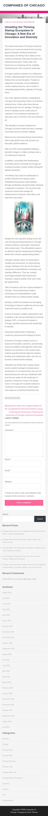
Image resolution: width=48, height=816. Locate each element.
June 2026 (6, 604)
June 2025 (6, 665)
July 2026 (5, 598)
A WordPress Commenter (12, 579)
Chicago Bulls (7, 755)
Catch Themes (32, 812)
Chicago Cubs (7, 767)
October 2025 (7, 643)
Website (8, 482)
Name (8, 459)
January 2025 (7, 693)
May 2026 (6, 609)
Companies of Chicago (24, 5)
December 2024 (8, 699)
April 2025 (6, 677)
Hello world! (31, 579)
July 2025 (5, 660)
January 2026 (7, 626)
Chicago (5, 744)
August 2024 (7, 721)
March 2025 (6, 682)
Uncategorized (7, 800)
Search (5, 514)
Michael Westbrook (25, 22)
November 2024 (8, 705)
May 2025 (6, 671)
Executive (5, 783)
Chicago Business (12, 398)
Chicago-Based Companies (12, 778)
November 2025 (8, 637)
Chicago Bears (7, 750)
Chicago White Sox (9, 772)
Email (8, 470)
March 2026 (6, 621)
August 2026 (7, 592)
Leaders (5, 789)
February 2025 (7, 688)
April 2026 (6, 615)
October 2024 (7, 710)
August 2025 (7, 654)
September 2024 (8, 716)
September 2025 (8, 649)
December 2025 (8, 632)
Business (5, 739)
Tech (4, 795)
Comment (9, 430)
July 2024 (5, 727)
